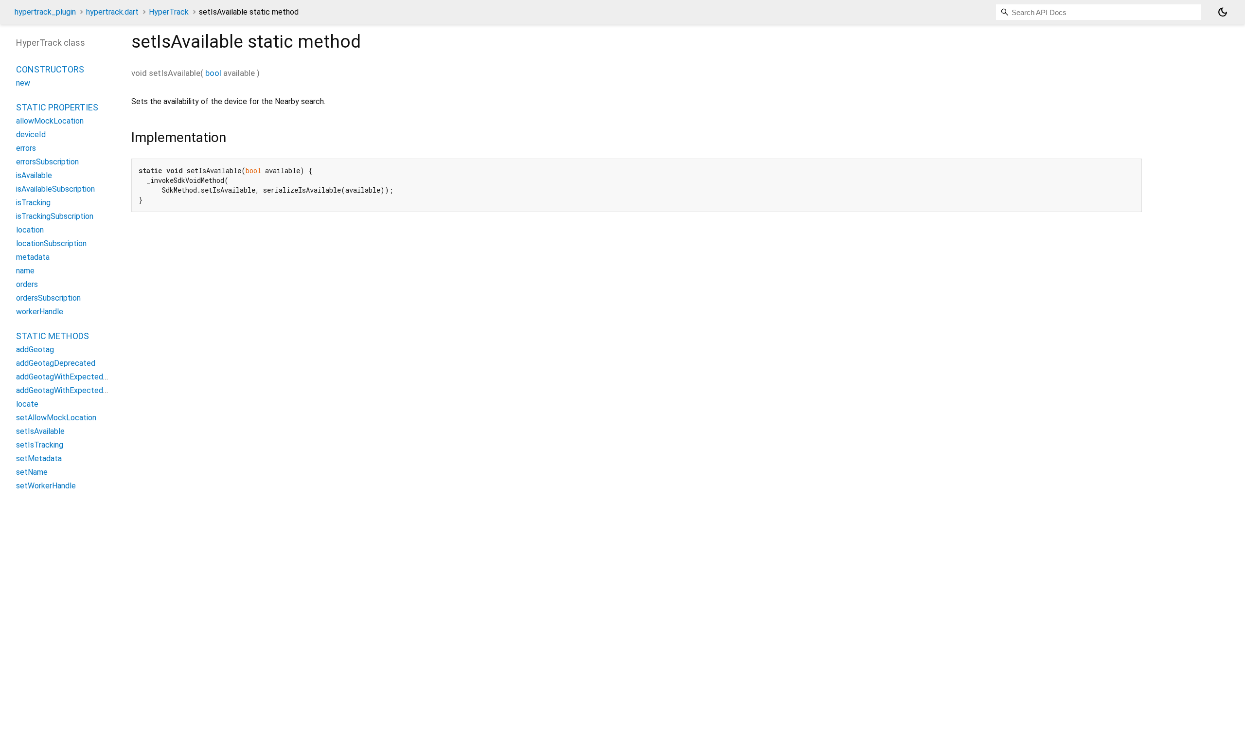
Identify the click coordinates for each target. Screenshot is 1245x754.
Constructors (50, 69)
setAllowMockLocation (56, 417)
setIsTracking (39, 444)
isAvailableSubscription (55, 189)
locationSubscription (51, 243)
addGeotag (35, 349)
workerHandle (39, 311)
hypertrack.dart (112, 12)
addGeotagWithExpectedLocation (74, 376)
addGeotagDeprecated (55, 363)
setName (32, 472)
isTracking (33, 202)
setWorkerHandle (46, 485)
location (30, 229)
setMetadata (39, 458)
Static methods (52, 336)
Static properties (57, 107)
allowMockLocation (50, 121)
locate (27, 404)
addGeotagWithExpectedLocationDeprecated (95, 390)
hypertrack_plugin (45, 12)
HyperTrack (169, 12)
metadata (33, 257)
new (23, 83)
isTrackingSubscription (54, 216)
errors (26, 148)
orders (27, 284)
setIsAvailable (40, 431)
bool (213, 73)
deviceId (31, 134)
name (25, 270)
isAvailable (34, 175)
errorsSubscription (47, 161)
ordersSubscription (48, 298)
